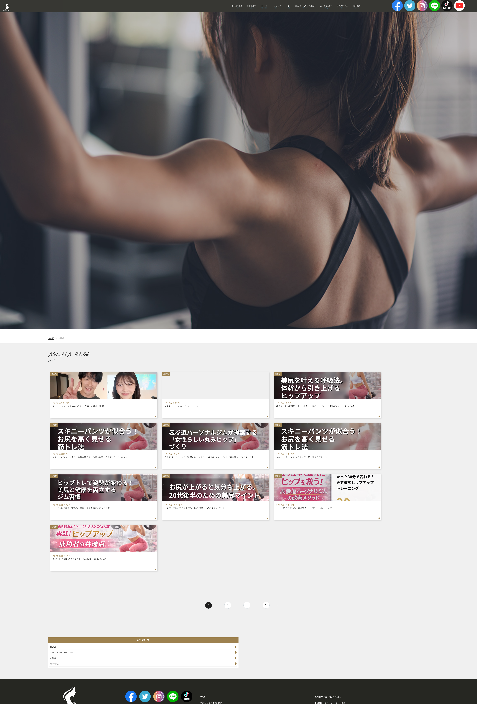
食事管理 (54, 663)
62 (266, 605)
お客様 (53, 658)
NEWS (53, 647)
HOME (51, 338)
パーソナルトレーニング (61, 652)
